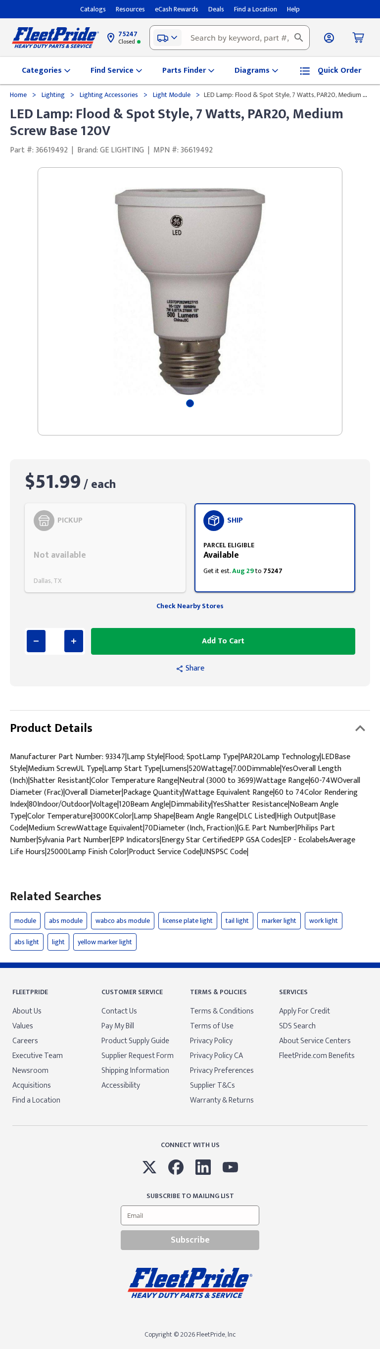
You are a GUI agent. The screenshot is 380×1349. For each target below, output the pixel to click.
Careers (25, 1041)
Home (19, 94)
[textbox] (229, 37)
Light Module (171, 94)
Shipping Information (135, 1070)
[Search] (299, 38)
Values (22, 1026)
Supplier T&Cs (212, 1085)
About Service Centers (315, 1041)
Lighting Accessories (109, 94)
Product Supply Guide (135, 1041)
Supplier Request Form (137, 1055)
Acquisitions (31, 1085)
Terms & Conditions (222, 1011)
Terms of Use (212, 1026)
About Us (27, 1011)
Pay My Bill (117, 1026)
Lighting (53, 94)
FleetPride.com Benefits (317, 1055)
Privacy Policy (211, 1041)
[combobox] (229, 37)
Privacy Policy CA (216, 1055)
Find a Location (36, 1100)
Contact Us (119, 1011)
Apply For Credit (304, 1011)
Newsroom (30, 1070)
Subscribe (190, 1240)
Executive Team (37, 1055)
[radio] (105, 547)
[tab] (190, 403)
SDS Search (297, 1026)
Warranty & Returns (222, 1100)
